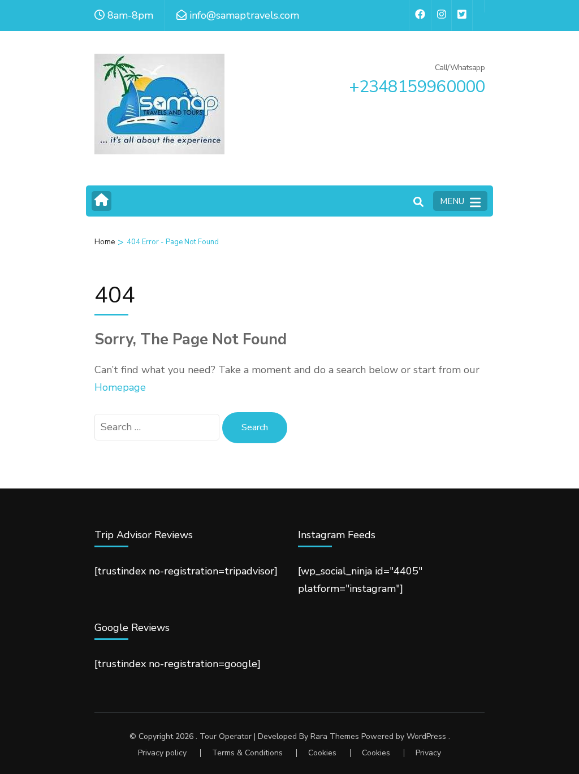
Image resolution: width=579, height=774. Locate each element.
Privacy (428, 752)
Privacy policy (162, 752)
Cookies (322, 752)
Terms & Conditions (247, 752)
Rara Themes (334, 736)
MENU (452, 201)
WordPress (426, 736)
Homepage (120, 387)
